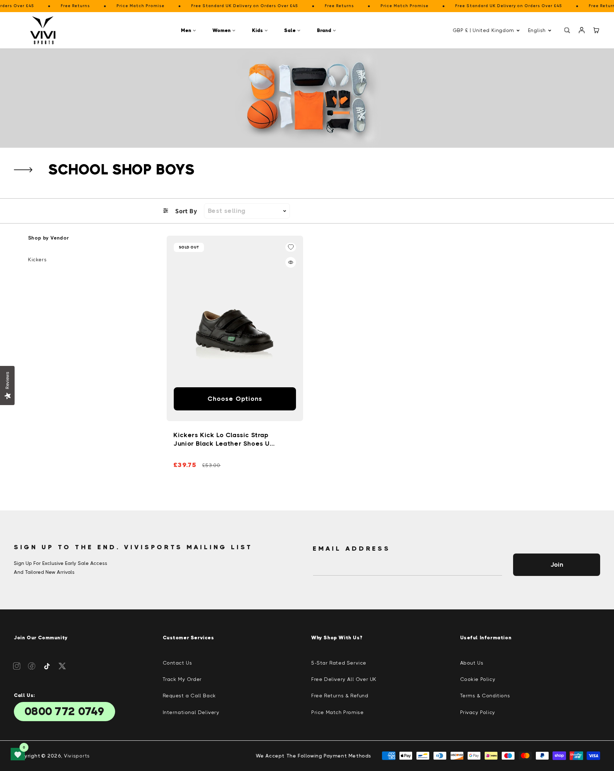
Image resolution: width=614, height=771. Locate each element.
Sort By (186, 211)
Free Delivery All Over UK (344, 679)
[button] (189, 30)
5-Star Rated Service (338, 663)
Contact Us (177, 663)
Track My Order (182, 679)
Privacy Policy (477, 712)
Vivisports (77, 756)
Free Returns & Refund (339, 695)
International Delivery (191, 712)
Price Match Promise (337, 712)
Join (556, 564)
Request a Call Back (189, 695)
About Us (472, 663)
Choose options (235, 398)
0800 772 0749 (64, 712)
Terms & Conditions (485, 695)
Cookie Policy (478, 679)
